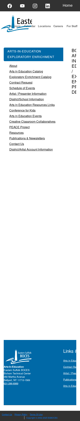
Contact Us (7, 414)
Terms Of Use (36, 414)
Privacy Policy (21, 414)
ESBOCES (52, 417)
